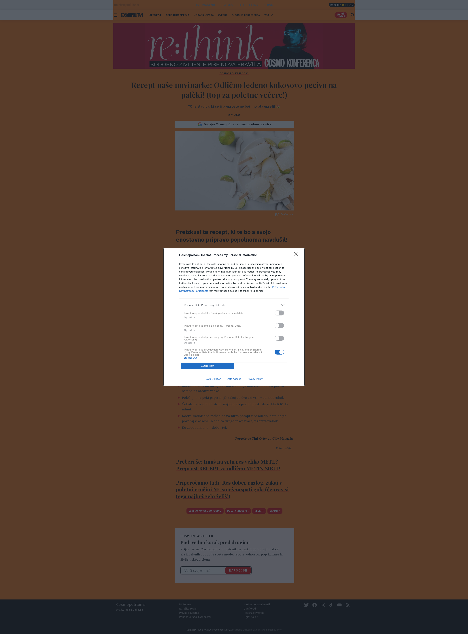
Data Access (234, 378)
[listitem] (234, 305)
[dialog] (234, 317)
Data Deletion (213, 378)
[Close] (297, 255)
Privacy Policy (255, 378)
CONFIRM (207, 366)
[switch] (279, 313)
